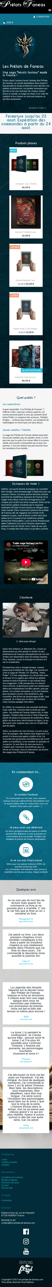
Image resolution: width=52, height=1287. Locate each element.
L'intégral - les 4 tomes (26, 184)
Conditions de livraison (12, 1177)
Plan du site (7, 1188)
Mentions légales (9, 1180)
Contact (5, 1185)
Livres (4, 1159)
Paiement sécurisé (10, 1182)
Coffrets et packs (9, 1162)
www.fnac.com (26, 1019)
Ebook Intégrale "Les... (26, 280)
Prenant (26, 1059)
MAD (26, 1016)
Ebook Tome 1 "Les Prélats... (26, 328)
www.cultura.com (26, 921)
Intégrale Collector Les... (26, 377)
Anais (26, 1125)
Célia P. (26, 961)
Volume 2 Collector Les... (26, 232)
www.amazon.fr (26, 1061)
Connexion (6, 1200)
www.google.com (26, 1128)
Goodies (5, 1165)
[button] (37, 107)
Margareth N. (26, 919)
